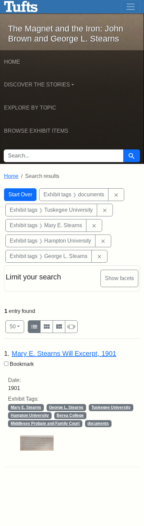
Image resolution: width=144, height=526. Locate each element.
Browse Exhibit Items (36, 131)
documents (98, 423)
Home (12, 62)
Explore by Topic (30, 108)
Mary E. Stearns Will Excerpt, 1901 (64, 353)
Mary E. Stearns (26, 407)
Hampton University (30, 415)
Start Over (20, 194)
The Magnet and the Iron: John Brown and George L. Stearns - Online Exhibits (21, 6)
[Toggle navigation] (130, 6)
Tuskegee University (111, 407)
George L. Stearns (66, 407)
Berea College (70, 415)
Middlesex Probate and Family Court (45, 423)
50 (17, 326)
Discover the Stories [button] (37, 84)
